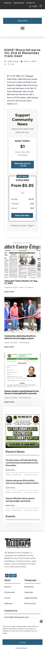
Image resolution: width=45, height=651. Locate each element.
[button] (41, 621)
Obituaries (9, 592)
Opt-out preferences (21, 648)
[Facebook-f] (11, 575)
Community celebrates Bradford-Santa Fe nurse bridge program (20, 337)
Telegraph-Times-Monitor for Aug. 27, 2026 (21, 282)
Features (8, 603)
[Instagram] (15, 575)
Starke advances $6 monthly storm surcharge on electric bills (22, 481)
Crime (7, 598)
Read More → (11, 470)
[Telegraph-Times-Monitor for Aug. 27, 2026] (22, 260)
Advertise (29, 587)
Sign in (31, 225)
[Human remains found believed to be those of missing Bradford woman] (22, 370)
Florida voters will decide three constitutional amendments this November (22, 463)
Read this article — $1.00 (22, 164)
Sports (7, 587)
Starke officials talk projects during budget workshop (20, 499)
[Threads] (7, 575)
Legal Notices (30, 598)
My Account (30, 603)
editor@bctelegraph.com (16, 617)
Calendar (28, 592)
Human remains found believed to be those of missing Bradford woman (21, 392)
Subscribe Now (22, 215)
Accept (23, 642)
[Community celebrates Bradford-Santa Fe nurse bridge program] (22, 315)
